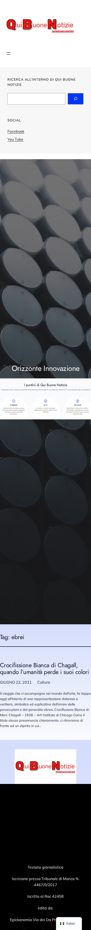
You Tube (15, 139)
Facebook (15, 131)
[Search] (76, 99)
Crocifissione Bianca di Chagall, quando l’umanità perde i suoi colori (44, 669)
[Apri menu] (8, 53)
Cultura (43, 682)
